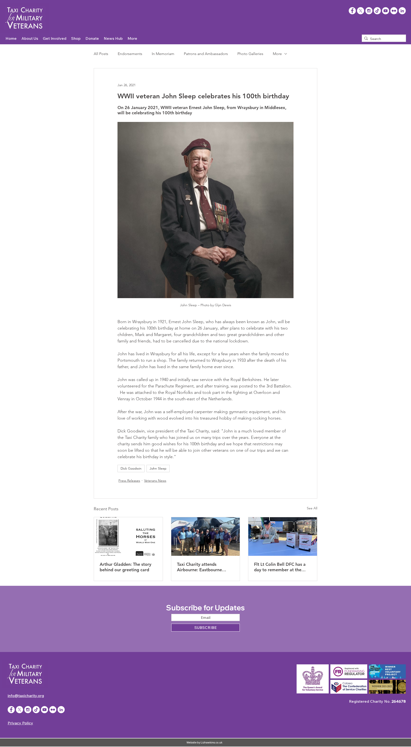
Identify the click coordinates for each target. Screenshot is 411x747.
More (277, 53)
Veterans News (155, 480)
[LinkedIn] (402, 10)
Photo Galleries (250, 53)
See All (312, 508)
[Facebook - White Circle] (11, 709)
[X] (360, 10)
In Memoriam (163, 53)
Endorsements (130, 53)
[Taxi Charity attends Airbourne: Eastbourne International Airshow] (205, 536)
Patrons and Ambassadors (206, 53)
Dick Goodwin (131, 468)
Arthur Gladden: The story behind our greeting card (125, 567)
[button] (29, 38)
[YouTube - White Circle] (385, 10)
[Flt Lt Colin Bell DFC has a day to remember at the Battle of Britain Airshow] (282, 536)
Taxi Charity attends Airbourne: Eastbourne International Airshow (199, 567)
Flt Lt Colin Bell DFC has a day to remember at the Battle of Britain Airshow (280, 567)
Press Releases (129, 480)
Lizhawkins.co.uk (211, 742)
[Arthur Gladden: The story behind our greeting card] (128, 536)
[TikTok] (377, 10)
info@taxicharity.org (26, 695)
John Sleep (158, 468)
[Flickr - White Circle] (393, 10)
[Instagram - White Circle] (368, 10)
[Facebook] (352, 10)
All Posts (101, 53)
